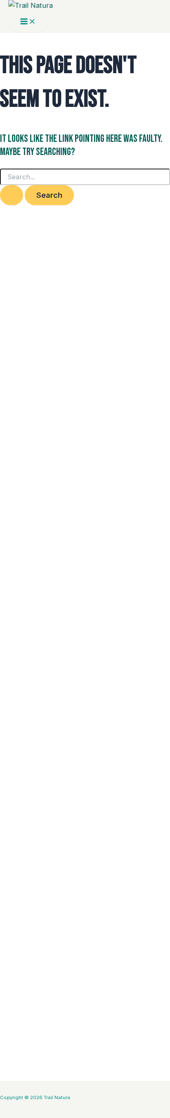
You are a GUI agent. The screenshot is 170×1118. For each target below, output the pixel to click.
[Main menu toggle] (28, 21)
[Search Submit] (11, 195)
